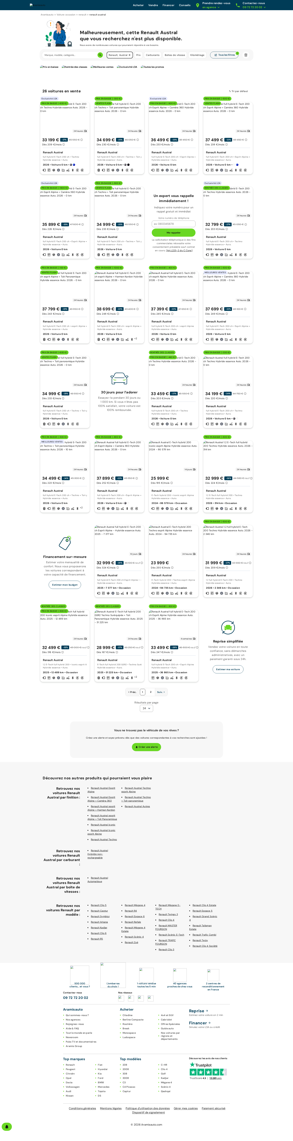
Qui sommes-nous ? (77, 1015)
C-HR (164, 1064)
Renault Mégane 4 (135, 905)
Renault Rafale (133, 921)
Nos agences (73, 1019)
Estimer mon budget (64, 584)
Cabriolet (166, 1019)
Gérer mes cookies (186, 1108)
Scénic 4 (166, 1086)
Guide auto (167, 1028)
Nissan (70, 1095)
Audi (68, 1091)
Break (126, 1028)
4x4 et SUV (167, 1015)
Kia (100, 1073)
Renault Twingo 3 (168, 914)
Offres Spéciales (170, 1024)
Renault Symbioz (100, 916)
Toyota (101, 1091)
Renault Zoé (131, 942)
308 (125, 1073)
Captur (127, 1091)
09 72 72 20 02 (75, 997)
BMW (101, 1082)
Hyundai (103, 1069)
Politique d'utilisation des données (148, 1108)
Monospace (129, 1032)
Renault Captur (99, 910)
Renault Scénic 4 (134, 936)
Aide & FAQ (72, 1028)
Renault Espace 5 (202, 910)
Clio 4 (164, 1069)
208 (125, 1064)
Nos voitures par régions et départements (170, 1035)
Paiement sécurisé (213, 1108)
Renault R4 (131, 910)
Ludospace (129, 1037)
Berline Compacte (133, 1019)
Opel (68, 1078)
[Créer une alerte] (7, 1127)
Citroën (70, 1073)
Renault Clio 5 (99, 905)
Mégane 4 (166, 1082)
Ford (100, 1078)
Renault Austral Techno (104, 839)
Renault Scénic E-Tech (171, 934)
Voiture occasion (66, 14)
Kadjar (165, 1078)
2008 (126, 1069)
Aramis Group (74, 1046)
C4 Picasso (129, 1086)
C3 (124, 1082)
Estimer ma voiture (228, 669)
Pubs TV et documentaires (81, 1041)
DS (99, 1095)
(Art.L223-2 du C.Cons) (179, 250)
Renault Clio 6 (99, 933)
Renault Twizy (200, 940)
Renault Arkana (99, 921)
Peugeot (70, 1069)
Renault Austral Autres (137, 806)
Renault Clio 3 (166, 949)
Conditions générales (82, 1108)
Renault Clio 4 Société (205, 945)
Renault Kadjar (99, 927)
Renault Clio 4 (166, 919)
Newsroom (72, 1037)
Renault (70, 1064)
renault (82, 14)
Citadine (128, 1015)
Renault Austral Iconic (103, 824)
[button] (129, 55)
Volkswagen (73, 1086)
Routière (128, 1024)
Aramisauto (47, 14)
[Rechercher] (100, 55)
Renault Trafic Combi (204, 934)
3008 (126, 1078)
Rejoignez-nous (75, 1024)
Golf (163, 1073)
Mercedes (103, 1086)
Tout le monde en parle (79, 1032)
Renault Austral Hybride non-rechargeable (97, 854)
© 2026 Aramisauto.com (146, 1124)
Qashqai (166, 1091)
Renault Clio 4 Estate (204, 905)
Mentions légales (111, 1108)
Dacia (69, 1082)
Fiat (100, 1064)
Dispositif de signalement (148, 1112)
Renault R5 (97, 938)
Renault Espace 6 (135, 916)
